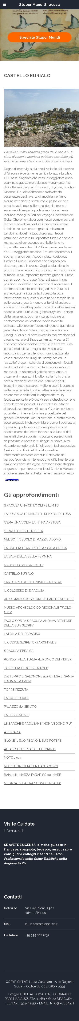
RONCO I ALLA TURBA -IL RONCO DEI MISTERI (38, 659)
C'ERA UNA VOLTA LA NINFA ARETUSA (32, 522)
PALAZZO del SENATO (20, 706)
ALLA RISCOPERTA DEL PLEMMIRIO (30, 749)
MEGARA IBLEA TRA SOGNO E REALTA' (32, 783)
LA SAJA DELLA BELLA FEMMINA (28, 556)
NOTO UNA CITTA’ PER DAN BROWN (31, 766)
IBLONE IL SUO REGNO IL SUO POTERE (33, 740)
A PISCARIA (12, 732)
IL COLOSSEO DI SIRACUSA (24, 590)
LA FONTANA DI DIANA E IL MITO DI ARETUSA (37, 514)
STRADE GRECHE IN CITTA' (23, 531)
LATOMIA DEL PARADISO (22, 634)
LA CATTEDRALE (16, 698)
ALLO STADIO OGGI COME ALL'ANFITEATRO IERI (39, 599)
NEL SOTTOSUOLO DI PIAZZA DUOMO (32, 539)
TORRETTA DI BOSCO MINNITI (26, 668)
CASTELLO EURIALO (19, 573)
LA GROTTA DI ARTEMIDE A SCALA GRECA (35, 548)
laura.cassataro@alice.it (41, 924)
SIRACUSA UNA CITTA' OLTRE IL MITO (31, 505)
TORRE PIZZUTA (16, 689)
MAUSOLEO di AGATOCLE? (23, 565)
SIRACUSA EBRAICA (18, 650)
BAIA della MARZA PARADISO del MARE (32, 774)
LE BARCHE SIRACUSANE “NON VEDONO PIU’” (38, 723)
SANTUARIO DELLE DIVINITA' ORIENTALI (33, 582)
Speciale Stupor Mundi (39, 37)
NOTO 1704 (12, 757)
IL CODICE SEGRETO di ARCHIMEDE (30, 642)
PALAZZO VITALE (16, 715)
